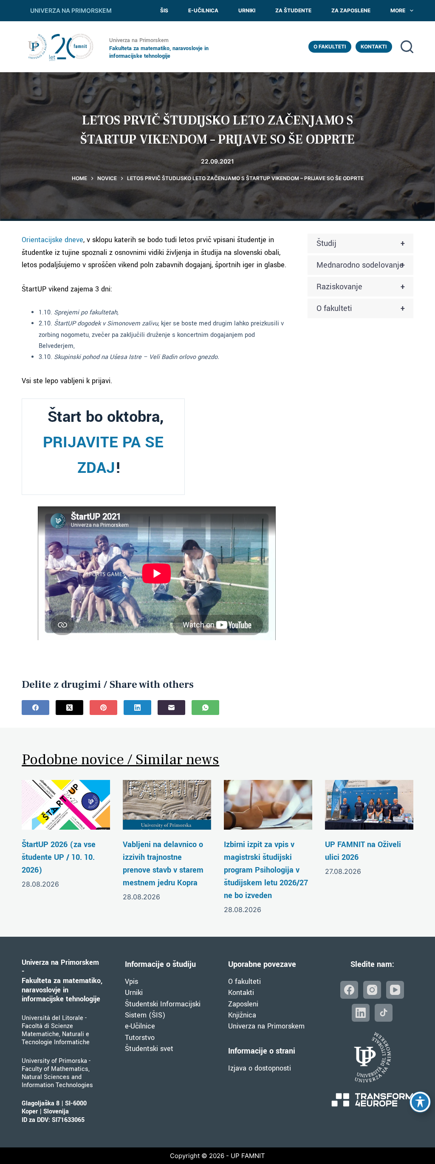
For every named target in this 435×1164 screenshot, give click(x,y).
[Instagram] (372, 990)
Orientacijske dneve (52, 240)
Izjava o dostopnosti (259, 1068)
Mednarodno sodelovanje (360, 265)
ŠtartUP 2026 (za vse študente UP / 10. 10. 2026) (59, 857)
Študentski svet (149, 1049)
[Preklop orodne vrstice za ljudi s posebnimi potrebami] (420, 1102)
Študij (360, 243)
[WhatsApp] (205, 707)
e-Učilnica (203, 10)
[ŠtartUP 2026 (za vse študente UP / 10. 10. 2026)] (66, 805)
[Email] (171, 707)
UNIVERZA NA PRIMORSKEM (71, 10)
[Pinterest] (103, 707)
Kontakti (374, 46)
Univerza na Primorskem (266, 1026)
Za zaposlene (350, 10)
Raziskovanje (360, 286)
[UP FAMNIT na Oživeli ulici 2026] (369, 805)
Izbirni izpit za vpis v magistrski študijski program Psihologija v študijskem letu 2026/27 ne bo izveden (266, 870)
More (397, 10)
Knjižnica (242, 1015)
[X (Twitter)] (69, 707)
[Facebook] (35, 707)
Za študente (293, 10)
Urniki (246, 10)
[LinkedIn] (137, 707)
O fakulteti (330, 46)
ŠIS (164, 10)
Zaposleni (243, 1004)
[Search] (407, 46)
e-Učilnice (140, 1026)
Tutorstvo (140, 1038)
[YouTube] (395, 990)
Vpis (131, 981)
